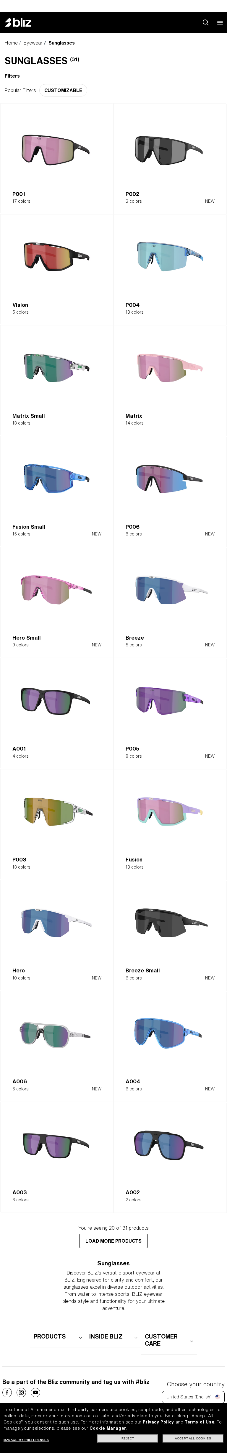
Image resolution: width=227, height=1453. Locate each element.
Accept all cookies (193, 1438)
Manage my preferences (26, 1439)
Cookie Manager (108, 1428)
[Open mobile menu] (220, 22)
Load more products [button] (113, 1241)
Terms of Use (199, 1422)
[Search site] (206, 22)
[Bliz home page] (22, 22)
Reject (127, 1438)
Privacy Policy (158, 1422)
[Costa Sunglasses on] (7, 1392)
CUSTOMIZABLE (63, 90)
